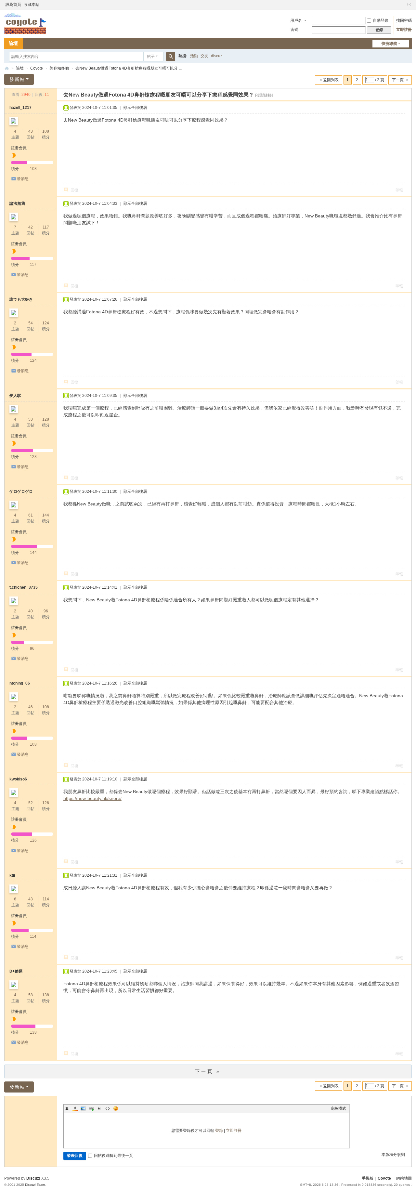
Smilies (115, 1108)
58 (30, 995)
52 (30, 803)
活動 (194, 56)
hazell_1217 (20, 107)
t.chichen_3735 (23, 587)
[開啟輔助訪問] (402, 4)
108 (45, 131)
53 (30, 419)
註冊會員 (19, 148)
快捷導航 (389, 43)
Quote (99, 1108)
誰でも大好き (21, 299)
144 (45, 515)
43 (30, 131)
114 (46, 899)
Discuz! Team (35, 1184)
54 (30, 323)
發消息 (23, 179)
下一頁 (398, 80)
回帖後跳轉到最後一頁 (113, 1155)
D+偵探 (15, 971)
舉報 (399, 190)
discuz (216, 56)
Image (83, 1108)
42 (30, 227)
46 (30, 707)
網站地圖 (404, 1178)
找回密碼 (404, 20)
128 (45, 419)
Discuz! (33, 1178)
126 (45, 803)
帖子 (151, 56)
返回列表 (331, 80)
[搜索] (170, 56)
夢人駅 (15, 395)
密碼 (294, 29)
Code (107, 1108)
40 (30, 611)
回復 (74, 190)
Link (91, 1108)
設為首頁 (13, 4)
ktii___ (15, 875)
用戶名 (296, 20)
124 (45, 323)
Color (75, 1108)
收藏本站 (31, 4)
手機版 (367, 1178)
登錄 (219, 1130)
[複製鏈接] (264, 95)
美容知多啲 (59, 68)
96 (46, 611)
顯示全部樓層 (135, 107)
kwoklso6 (18, 779)
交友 (204, 56)
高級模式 (338, 1108)
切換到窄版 (409, 4)
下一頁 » (208, 1071)
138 (45, 995)
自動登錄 (380, 20)
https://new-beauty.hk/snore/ (92, 798)
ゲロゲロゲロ (21, 491)
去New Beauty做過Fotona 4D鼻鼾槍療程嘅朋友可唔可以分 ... (128, 68)
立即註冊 (404, 29)
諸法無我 (17, 203)
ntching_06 (19, 683)
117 (46, 227)
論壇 (13, 43)
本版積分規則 (393, 1154)
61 (30, 515)
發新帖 (17, 79)
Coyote (6, 68)
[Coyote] (25, 23)
